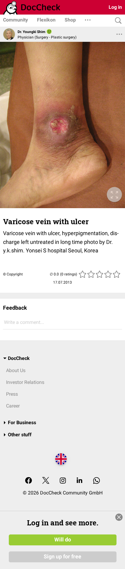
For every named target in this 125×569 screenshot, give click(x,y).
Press (12, 394)
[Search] (117, 20)
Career (13, 406)
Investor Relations (25, 382)
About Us (15, 370)
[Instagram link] (62, 481)
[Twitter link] (45, 481)
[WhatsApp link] (96, 481)
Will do (62, 540)
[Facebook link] (28, 481)
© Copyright (13, 274)
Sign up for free (62, 557)
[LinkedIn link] (79, 481)
